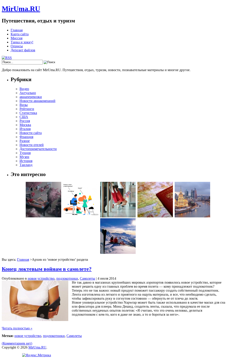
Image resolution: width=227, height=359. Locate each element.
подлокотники (67, 278)
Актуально (28, 93)
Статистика (28, 113)
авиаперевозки (31, 97)
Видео (24, 89)
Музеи (24, 157)
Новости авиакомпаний (37, 101)
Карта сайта (20, 34)
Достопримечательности (38, 149)
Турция (25, 153)
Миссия (16, 38)
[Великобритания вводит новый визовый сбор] (118, 216)
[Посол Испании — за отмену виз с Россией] (155, 216)
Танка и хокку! (22, 42)
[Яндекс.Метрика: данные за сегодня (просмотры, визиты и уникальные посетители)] (36, 355)
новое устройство (41, 278)
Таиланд (26, 165)
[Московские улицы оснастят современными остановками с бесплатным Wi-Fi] (192, 216)
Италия (25, 129)
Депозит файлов (23, 50)
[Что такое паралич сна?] (43, 216)
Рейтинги (27, 109)
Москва (25, 125)
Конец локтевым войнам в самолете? (47, 269)
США (24, 117)
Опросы (17, 46)
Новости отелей (32, 145)
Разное (25, 141)
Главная (17, 30)
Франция (26, 137)
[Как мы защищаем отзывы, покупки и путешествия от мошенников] (80, 216)
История (26, 161)
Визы (24, 105)
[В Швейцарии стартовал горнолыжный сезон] (118, 253)
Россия (25, 121)
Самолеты (87, 278)
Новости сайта (31, 133)
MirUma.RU (21, 9)
